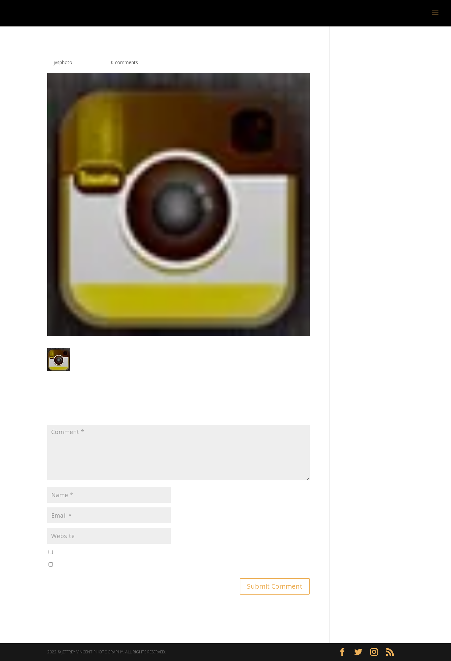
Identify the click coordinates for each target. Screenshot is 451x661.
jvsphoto (62, 62)
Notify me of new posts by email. (90, 565)
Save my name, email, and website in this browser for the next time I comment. (140, 552)
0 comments (124, 62)
